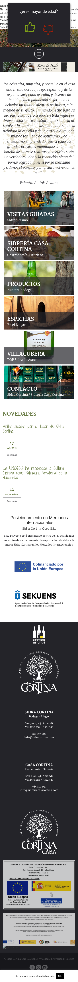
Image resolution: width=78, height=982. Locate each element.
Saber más (48, 976)
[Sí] (29, 28)
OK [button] (60, 976)
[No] (49, 28)
